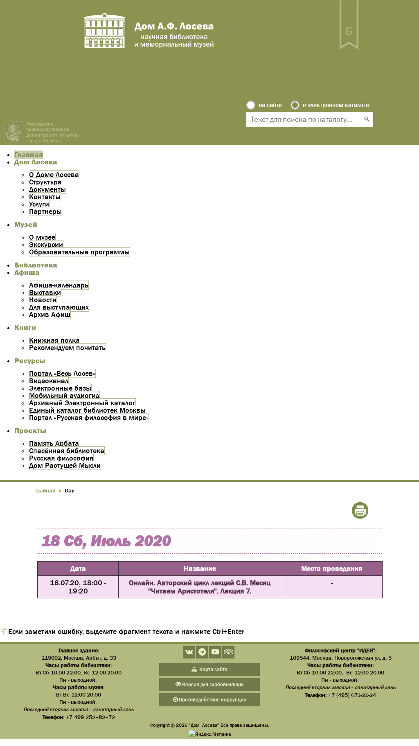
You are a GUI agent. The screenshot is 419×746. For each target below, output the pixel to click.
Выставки (45, 292)
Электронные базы (60, 388)
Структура (45, 182)
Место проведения (331, 568)
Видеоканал (48, 381)
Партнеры (45, 211)
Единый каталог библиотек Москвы (87, 410)
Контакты (45, 197)
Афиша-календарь (58, 285)
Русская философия (61, 458)
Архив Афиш (49, 314)
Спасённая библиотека (66, 451)
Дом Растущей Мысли (65, 465)
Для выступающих (59, 307)
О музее (42, 237)
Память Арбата (54, 443)
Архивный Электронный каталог (82, 403)
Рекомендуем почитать (67, 348)
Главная (28, 155)
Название (200, 568)
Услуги (39, 204)
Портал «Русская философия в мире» (89, 417)
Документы (47, 189)
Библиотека (35, 265)
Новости (42, 300)
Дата (78, 568)
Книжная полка (54, 340)
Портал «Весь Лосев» (62, 373)
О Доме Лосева (54, 175)
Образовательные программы (79, 252)
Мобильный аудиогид (64, 395)
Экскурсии (46, 244)
